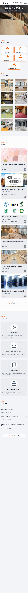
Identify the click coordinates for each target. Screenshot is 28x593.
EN (21, 2)
